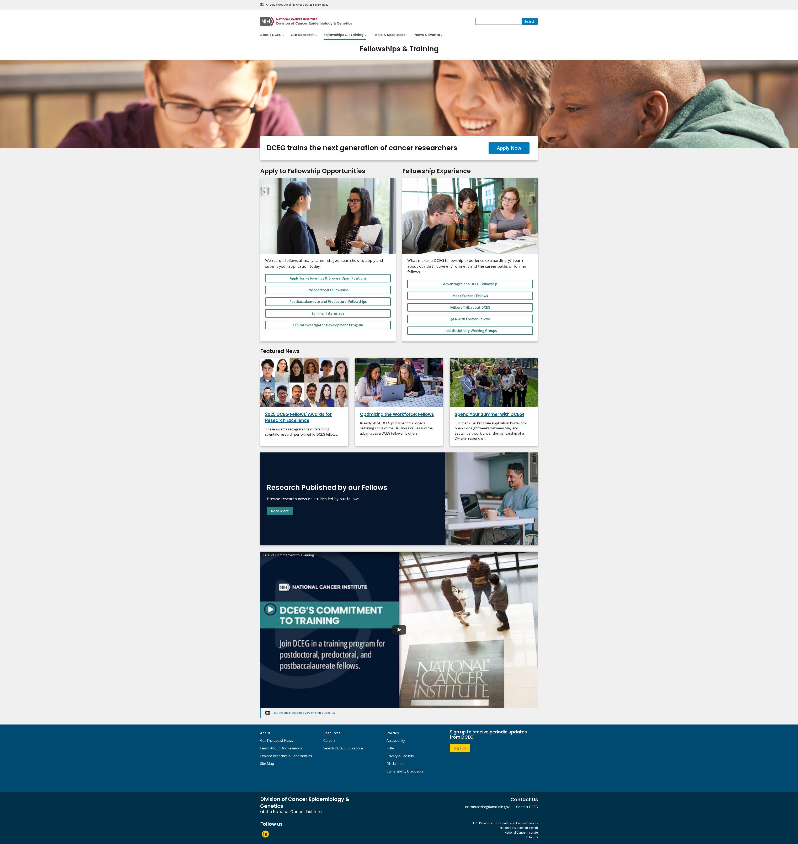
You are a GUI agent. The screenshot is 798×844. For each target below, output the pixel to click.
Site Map (267, 763)
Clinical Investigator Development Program (328, 325)
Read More (280, 511)
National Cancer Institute (521, 832)
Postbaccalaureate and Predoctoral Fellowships (328, 301)
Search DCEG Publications (343, 748)
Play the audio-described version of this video (302, 713)
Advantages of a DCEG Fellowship (470, 284)
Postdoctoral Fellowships (328, 290)
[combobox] (498, 21)
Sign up (460, 748)
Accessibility (396, 740)
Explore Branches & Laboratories (286, 756)
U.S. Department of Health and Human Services (505, 823)
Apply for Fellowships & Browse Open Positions (328, 278)
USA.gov (532, 837)
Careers (329, 740)
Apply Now (509, 148)
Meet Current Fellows (470, 295)
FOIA (390, 748)
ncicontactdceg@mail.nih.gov (487, 807)
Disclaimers (395, 763)
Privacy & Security (400, 756)
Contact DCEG (527, 807)
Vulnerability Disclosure (405, 771)
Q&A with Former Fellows (470, 319)
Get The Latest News (276, 740)
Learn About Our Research (281, 748)
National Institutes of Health (519, 828)
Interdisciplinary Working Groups (470, 330)
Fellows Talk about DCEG (470, 307)
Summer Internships (328, 313)
